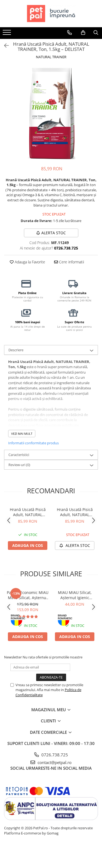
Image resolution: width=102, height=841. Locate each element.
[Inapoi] (4, 45)
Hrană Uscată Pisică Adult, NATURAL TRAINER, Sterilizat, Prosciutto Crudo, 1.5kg (28, 512)
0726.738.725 (54, 754)
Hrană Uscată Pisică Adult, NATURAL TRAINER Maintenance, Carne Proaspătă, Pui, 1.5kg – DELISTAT (74, 512)
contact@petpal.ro (54, 762)
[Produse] (7, 34)
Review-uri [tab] (19, 464)
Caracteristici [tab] (18, 454)
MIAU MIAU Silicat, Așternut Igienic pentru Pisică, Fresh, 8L (74, 595)
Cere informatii (71, 261)
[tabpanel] (51, 113)
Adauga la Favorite (29, 261)
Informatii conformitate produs (33, 442)
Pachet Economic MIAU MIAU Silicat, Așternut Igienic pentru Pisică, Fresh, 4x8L (27, 595)
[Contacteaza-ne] (69, 32)
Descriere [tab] (15, 349)
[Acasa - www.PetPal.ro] (51, 13)
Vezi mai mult (21, 434)
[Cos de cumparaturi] (83, 32)
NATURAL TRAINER (51, 56)
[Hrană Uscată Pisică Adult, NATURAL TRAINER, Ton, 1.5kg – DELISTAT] (51, 113)
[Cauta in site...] (96, 32)
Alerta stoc (53, 232)
